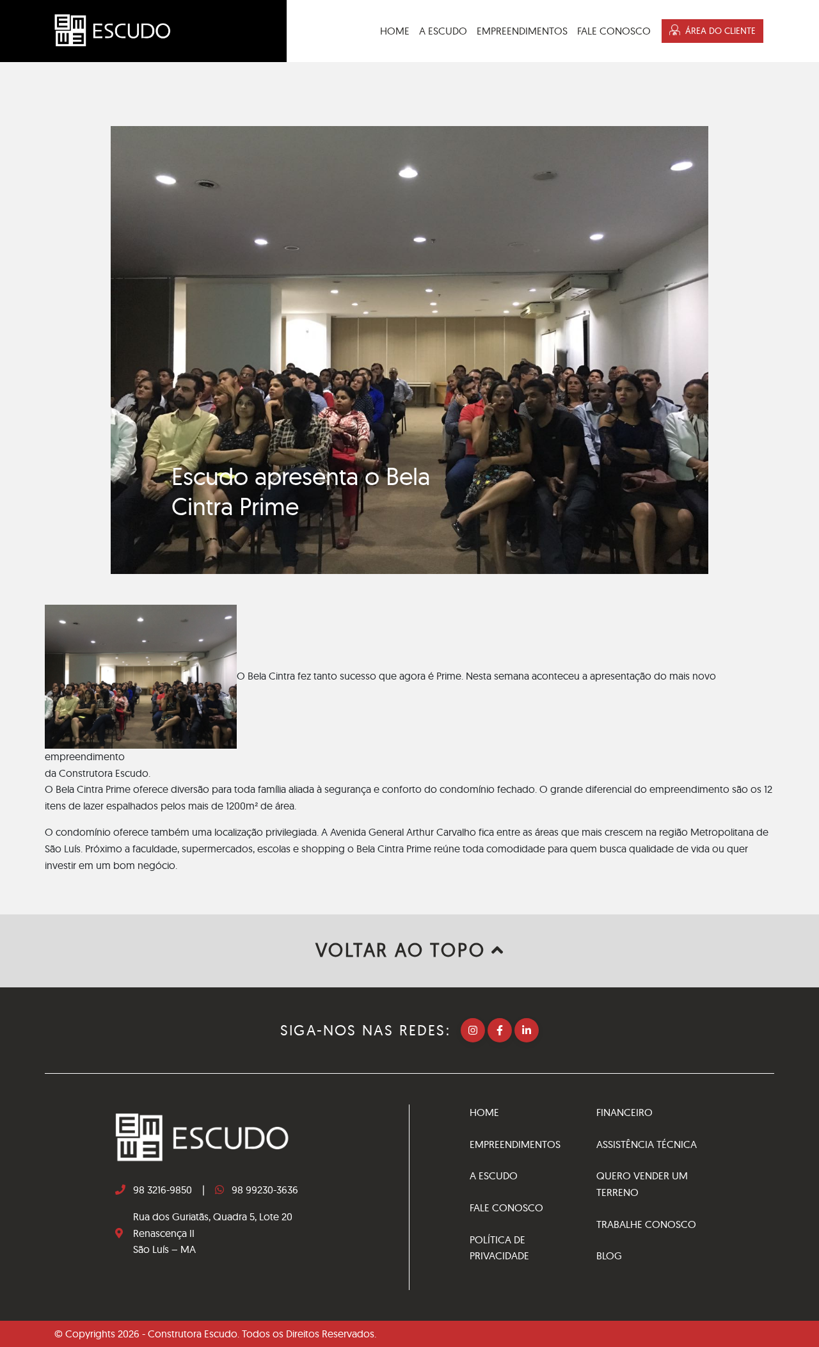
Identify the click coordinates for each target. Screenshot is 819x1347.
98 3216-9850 (162, 1189)
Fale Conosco (614, 30)
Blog (609, 1255)
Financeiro (624, 1112)
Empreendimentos (522, 30)
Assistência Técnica (646, 1144)
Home (395, 30)
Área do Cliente (720, 30)
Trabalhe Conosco (646, 1224)
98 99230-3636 (265, 1189)
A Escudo (443, 30)
